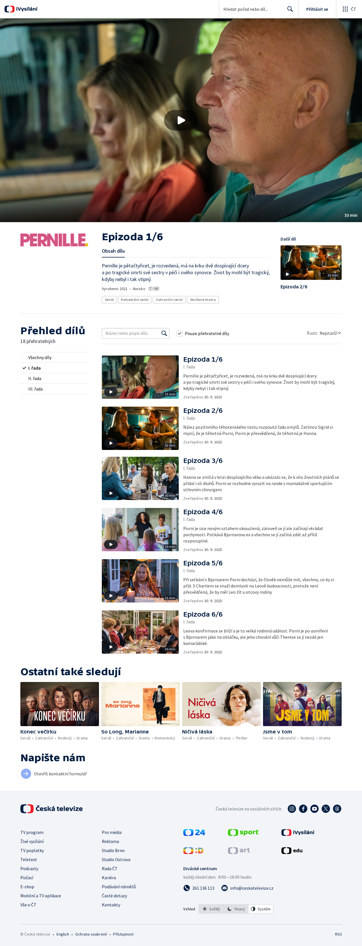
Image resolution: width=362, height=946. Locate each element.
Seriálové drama (203, 299)
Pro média (112, 832)
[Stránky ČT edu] (291, 852)
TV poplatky (32, 850)
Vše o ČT (28, 905)
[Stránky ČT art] (239, 852)
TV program (32, 832)
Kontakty (111, 905)
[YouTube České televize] (314, 808)
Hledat (290, 9)
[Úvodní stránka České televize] (52, 808)
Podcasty (29, 868)
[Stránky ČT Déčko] (193, 852)
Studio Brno (113, 850)
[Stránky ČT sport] (243, 834)
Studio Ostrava (116, 859)
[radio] (54, 357)
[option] (211, 909)
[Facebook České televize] (303, 808)
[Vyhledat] (164, 333)
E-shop (27, 886)
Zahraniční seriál (169, 299)
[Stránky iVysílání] (297, 834)
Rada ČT (110, 868)
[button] (181, 120)
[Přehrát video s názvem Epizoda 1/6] (181, 120)
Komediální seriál (134, 299)
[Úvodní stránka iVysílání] (26, 9)
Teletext (28, 859)
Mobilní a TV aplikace (40, 895)
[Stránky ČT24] (194, 834)
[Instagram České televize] (291, 808)
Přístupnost (123, 934)
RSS (338, 934)
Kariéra (109, 877)
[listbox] (236, 909)
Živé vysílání (32, 841)
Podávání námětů (119, 886)
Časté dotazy (114, 895)
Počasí (26, 877)
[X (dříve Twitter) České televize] (325, 808)
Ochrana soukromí (91, 934)
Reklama (110, 841)
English (63, 934)
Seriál (109, 299)
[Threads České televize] (337, 808)
